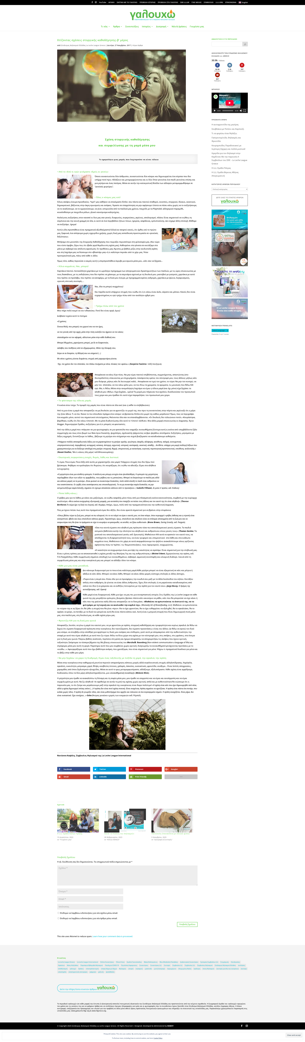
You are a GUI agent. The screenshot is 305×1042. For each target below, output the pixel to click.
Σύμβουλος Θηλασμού (204, 965)
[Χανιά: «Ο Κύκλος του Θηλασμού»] (126, 821)
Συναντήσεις (144, 965)
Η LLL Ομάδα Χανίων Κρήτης (69, 834)
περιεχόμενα (171, 969)
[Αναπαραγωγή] (215, 110)
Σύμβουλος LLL (190, 965)
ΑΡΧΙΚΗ (111, 2)
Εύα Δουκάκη (235, 962)
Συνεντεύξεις (132, 27)
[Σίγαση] (241, 110)
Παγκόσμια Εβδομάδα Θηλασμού (92, 965)
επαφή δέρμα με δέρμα (109, 969)
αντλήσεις (241, 965)
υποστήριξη (62, 972)
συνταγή (244, 969)
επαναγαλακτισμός (92, 969)
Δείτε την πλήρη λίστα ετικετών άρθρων (78, 989)
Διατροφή (161, 27)
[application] (230, 103)
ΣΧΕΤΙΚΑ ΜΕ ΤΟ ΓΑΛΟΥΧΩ (127, 2)
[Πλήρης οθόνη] (245, 110)
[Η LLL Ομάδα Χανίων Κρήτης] (79, 821)
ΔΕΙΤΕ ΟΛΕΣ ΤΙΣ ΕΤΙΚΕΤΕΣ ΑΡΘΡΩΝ (229, 197)
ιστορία (130, 969)
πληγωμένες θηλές (184, 969)
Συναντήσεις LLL (156, 965)
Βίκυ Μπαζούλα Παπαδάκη (169, 962)
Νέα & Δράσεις (179, 27)
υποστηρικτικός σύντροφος (78, 972)
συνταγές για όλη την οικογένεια (227, 969)
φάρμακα (93, 972)
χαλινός (101, 972)
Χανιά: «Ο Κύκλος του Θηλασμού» (119, 834)
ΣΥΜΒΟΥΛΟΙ (208, 2)
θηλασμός (122, 969)
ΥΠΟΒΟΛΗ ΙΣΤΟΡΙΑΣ (147, 2)
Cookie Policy (158, 1038)
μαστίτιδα (148, 969)
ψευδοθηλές (110, 972)
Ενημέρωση (225, 962)
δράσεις (81, 969)
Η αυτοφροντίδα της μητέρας (225, 124)
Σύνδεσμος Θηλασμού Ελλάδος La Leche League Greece (83, 45)
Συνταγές (167, 965)
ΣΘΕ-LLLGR (184, 2)
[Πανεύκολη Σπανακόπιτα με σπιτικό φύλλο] (173, 821)
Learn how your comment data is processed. (113, 936)
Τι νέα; (104, 27)
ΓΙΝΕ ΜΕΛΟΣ (196, 2)
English (245, 2)
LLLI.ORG (219, 2)
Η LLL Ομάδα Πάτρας (221, 168)
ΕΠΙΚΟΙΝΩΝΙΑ (230, 2)
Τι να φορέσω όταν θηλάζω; (224, 133)
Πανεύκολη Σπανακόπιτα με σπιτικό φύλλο (170, 834)
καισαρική (139, 969)
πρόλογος (197, 969)
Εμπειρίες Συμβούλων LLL (209, 962)
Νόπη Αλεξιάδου (72, 965)
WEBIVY (170, 1026)
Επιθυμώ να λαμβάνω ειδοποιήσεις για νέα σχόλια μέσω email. (89, 913)
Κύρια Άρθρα (138, 45)
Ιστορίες (146, 27)
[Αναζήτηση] (245, 44)
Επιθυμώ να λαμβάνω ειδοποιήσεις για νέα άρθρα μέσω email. (88, 918)
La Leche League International (87, 962)
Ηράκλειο (61, 965)
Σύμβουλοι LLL (177, 965)
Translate (226, 334)
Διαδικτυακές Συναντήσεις (189, 962)
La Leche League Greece (66, 962)
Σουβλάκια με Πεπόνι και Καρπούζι (228, 129)
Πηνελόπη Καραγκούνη (129, 965)
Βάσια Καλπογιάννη (150, 962)
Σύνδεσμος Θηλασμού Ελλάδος (225, 965)
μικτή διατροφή (159, 969)
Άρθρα (116, 27)
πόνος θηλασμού (208, 969)
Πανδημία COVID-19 (112, 965)
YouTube (102, 2)
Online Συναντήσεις (107, 962)
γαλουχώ (73, 969)
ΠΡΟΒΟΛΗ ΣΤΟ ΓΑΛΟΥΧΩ (168, 2)
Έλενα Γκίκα (120, 962)
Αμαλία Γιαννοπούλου (134, 962)
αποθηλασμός (63, 969)
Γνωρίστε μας (197, 27)
